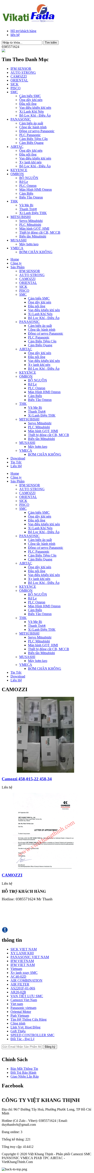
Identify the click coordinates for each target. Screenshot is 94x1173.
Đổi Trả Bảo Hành (23, 1072)
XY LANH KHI (22, 953)
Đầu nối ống (28, 104)
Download (17, 458)
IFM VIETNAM (22, 961)
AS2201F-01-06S (22, 988)
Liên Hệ (16, 466)
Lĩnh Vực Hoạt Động (25, 1027)
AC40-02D (18, 976)
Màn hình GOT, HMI (34, 228)
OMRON (17, 174)
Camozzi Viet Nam (23, 1000)
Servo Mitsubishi (31, 221)
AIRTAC (16, 146)
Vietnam (16, 969)
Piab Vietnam (19, 1015)
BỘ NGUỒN (28, 178)
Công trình (17, 1023)
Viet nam (16, 1004)
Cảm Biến (26, 193)
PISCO (15, 88)
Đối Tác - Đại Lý (22, 1039)
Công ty (16, 263)
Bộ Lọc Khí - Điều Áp (35, 115)
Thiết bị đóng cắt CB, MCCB (39, 232)
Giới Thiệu (18, 1031)
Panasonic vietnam (23, 1008)
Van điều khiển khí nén (35, 107)
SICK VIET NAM (23, 949)
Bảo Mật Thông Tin (24, 1068)
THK (14, 201)
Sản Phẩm (17, 267)
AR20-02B (18, 992)
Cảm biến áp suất (31, 123)
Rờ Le (23, 182)
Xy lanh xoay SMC (24, 972)
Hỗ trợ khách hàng (23, 31)
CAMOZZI (18, 76)
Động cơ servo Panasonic (36, 131)
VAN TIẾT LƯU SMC (26, 996)
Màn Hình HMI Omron (35, 189)
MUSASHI (18, 240)
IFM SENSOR (20, 68)
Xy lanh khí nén (30, 162)
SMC (14, 92)
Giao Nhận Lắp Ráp (24, 1076)
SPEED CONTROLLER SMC (32, 1035)
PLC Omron (28, 185)
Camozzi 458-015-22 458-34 (27, 779)
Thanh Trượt (28, 209)
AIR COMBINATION (26, 980)
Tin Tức (16, 462)
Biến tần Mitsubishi (32, 236)
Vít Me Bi (26, 205)
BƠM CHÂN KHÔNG (35, 252)
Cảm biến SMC (30, 96)
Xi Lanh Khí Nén (31, 111)
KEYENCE (18, 170)
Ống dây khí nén (30, 100)
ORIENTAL (19, 80)
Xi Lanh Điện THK (33, 213)
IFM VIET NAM (22, 965)
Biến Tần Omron (31, 197)
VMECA (16, 248)
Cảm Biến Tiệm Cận (33, 139)
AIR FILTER (19, 984)
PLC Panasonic (30, 135)
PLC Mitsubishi (30, 224)
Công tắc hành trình (33, 127)
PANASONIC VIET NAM (29, 957)
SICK (14, 84)
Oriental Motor (20, 1011)
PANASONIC (20, 119)
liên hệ (15, 35)
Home (14, 259)
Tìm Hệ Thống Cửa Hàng (28, 1019)
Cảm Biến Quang (31, 143)
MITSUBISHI (20, 217)
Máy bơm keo (28, 244)
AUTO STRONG (23, 72)
